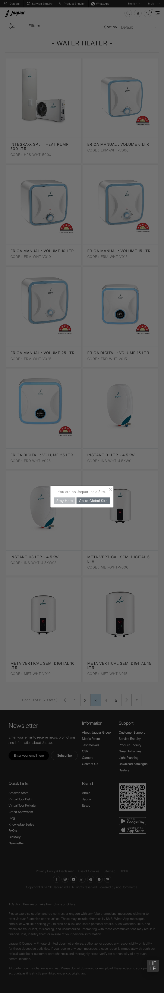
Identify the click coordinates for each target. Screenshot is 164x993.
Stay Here (64, 500)
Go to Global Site (93, 500)
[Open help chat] (153, 966)
